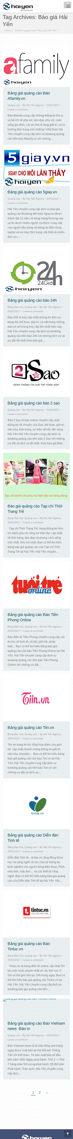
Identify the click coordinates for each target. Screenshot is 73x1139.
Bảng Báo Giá (15, 307)
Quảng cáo (14, 105)
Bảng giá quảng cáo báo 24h (32, 300)
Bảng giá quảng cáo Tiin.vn (31, 727)
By (33, 105)
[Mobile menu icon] (68, 6)
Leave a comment (18, 109)
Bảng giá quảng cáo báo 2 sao (34, 403)
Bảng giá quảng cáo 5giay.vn (32, 192)
